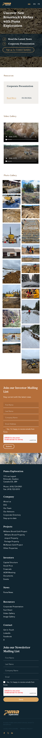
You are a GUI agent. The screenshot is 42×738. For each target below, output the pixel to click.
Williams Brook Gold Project (15, 531)
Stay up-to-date (10, 518)
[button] (29, 4)
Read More (11, 98)
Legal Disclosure (10, 729)
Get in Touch (8, 630)
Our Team (7, 508)
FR (39, 4)
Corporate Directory (12, 515)
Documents (8, 576)
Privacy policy (26, 729)
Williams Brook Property (14, 535)
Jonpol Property (10, 538)
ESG (5, 505)
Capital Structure (10, 562)
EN (34, 4)
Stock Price (8, 566)
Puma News (8, 592)
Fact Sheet (7, 610)
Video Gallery (9, 613)
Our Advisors (8, 512)
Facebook (7, 636)
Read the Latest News (20, 39)
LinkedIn (6, 633)
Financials (7, 569)
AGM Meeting (9, 572)
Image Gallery (9, 617)
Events (6, 579)
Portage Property (11, 541)
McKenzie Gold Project (13, 545)
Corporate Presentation (21, 43)
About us (7, 501)
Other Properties (10, 548)
